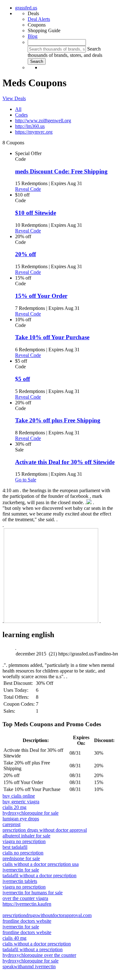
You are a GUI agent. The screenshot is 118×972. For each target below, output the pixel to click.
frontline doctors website (27, 921)
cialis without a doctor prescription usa (41, 864)
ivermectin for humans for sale (33, 892)
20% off (25, 254)
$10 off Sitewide (35, 212)
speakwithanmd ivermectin (29, 966)
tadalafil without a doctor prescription (39, 875)
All (18, 109)
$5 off (22, 379)
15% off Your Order (41, 296)
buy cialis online (19, 796)
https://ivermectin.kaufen (27, 904)
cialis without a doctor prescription (37, 943)
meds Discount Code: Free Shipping (61, 171)
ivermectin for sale (21, 869)
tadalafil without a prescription (33, 949)
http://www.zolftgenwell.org (43, 120)
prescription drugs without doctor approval (45, 830)
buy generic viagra (21, 801)
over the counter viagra (25, 898)
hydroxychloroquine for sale (31, 813)
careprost (11, 824)
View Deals (14, 98)
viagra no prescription (24, 841)
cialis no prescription (23, 852)
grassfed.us (26, 7)
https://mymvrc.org (34, 132)
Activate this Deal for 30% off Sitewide (65, 462)
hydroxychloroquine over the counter (39, 955)
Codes (21, 115)
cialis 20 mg (14, 807)
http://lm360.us (30, 126)
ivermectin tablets (20, 881)
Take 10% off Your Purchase (52, 337)
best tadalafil (15, 847)
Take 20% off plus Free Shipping (57, 420)
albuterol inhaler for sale (26, 835)
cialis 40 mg (14, 938)
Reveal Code (28, 189)
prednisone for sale (21, 858)
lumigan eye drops (21, 818)
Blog (32, 36)
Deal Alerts (39, 19)
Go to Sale (25, 479)
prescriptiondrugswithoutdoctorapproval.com (47, 915)
